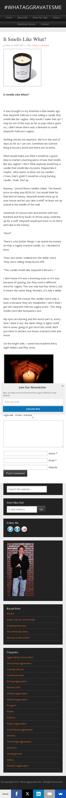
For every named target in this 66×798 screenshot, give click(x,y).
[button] (33, 387)
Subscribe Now (33, 409)
